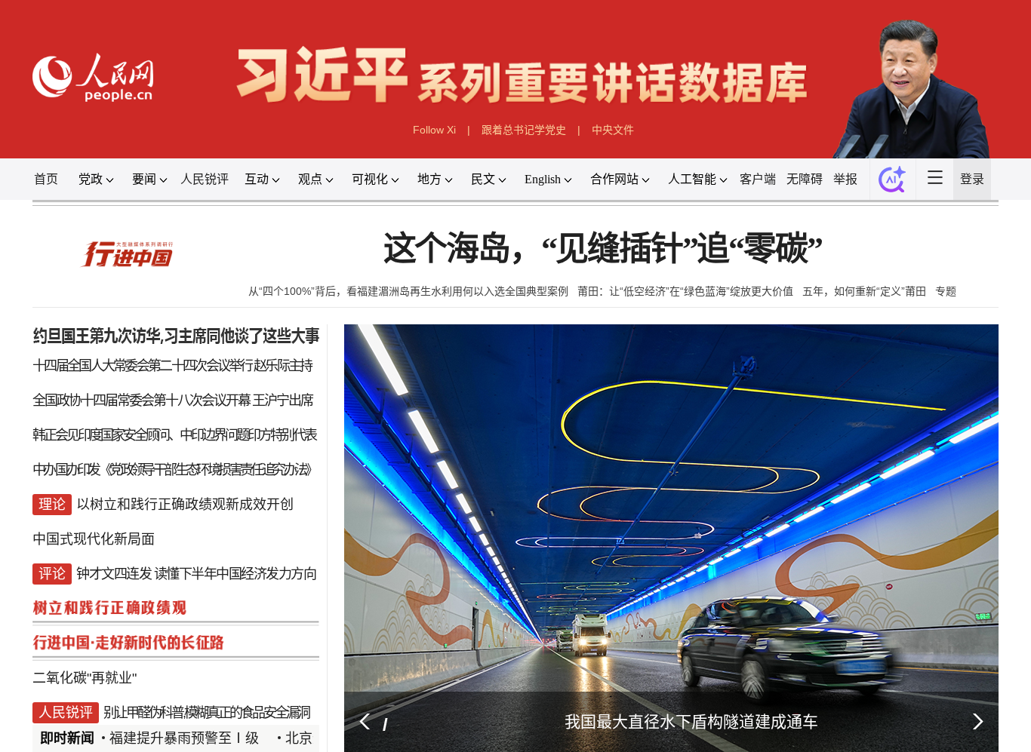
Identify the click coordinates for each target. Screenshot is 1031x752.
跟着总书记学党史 (524, 134)
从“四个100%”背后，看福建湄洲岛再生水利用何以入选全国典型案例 (411, 301)
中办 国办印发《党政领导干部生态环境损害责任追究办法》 (166, 509)
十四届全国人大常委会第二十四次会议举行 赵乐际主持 (163, 383)
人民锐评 (196, 184)
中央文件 (613, 134)
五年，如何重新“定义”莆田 (867, 301)
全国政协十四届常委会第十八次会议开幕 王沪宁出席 (164, 415)
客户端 (779, 184)
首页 (30, 184)
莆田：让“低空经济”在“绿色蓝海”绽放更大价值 (688, 301)
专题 (949, 301)
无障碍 (828, 184)
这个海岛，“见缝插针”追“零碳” (605, 258)
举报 (872, 184)
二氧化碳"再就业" (71, 727)
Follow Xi (433, 134)
